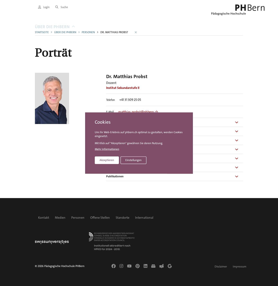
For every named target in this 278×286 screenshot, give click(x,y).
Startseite (42, 32)
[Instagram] (121, 266)
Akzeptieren (107, 160)
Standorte (122, 217)
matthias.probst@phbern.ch (138, 112)
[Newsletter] (153, 266)
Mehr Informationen (107, 149)
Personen (88, 32)
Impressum (239, 266)
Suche (64, 7)
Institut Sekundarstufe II (122, 88)
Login (46, 7)
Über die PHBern (52, 26)
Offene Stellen (100, 217)
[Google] (170, 266)
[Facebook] (113, 266)
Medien (60, 217)
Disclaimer (221, 266)
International (144, 217)
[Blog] (161, 266)
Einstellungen (133, 160)
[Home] (237, 10)
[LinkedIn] (145, 266)
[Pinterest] (137, 266)
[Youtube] (129, 266)
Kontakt (43, 217)
